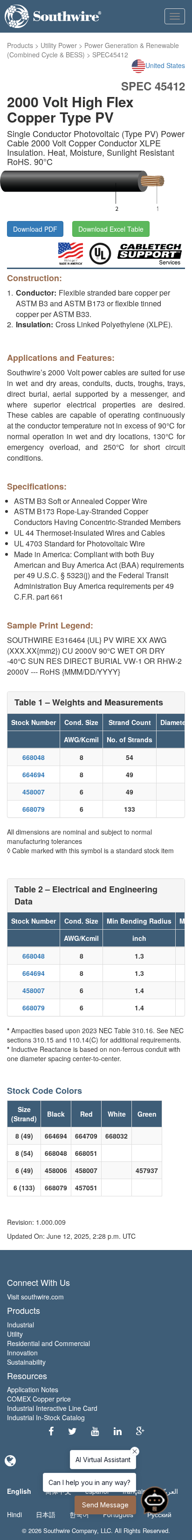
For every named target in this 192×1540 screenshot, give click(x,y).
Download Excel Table (111, 229)
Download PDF (35, 229)
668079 (33, 809)
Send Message (105, 1505)
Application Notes (32, 1389)
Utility (15, 1334)
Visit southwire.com (35, 1296)
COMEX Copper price (39, 1398)
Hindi (14, 1514)
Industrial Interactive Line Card (52, 1408)
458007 (33, 791)
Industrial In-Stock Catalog (46, 1417)
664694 (33, 774)
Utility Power (59, 45)
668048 (33, 757)
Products (20, 45)
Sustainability (26, 1362)
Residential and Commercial (48, 1343)
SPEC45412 (110, 54)
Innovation (22, 1352)
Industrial (20, 1324)
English (19, 1491)
